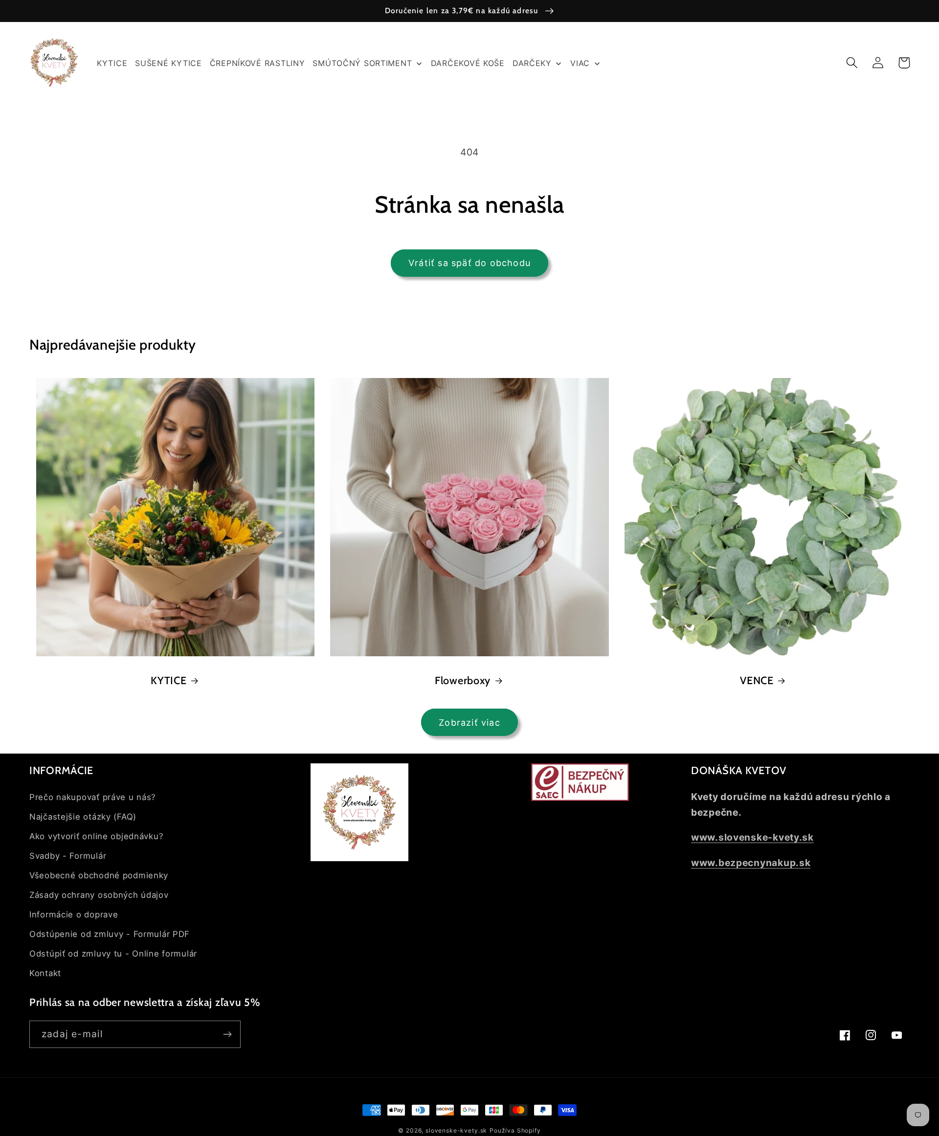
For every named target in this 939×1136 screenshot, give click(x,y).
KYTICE (168, 680)
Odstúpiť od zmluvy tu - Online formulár (113, 953)
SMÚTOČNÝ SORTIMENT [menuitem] (362, 63)
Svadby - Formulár (67, 856)
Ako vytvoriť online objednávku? (96, 836)
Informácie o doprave (73, 914)
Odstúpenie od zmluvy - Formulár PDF (109, 934)
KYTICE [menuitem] (112, 63)
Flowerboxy (463, 680)
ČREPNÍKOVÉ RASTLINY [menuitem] (257, 63)
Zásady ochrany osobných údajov (99, 895)
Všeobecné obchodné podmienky (98, 875)
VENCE (757, 680)
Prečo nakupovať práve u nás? (92, 797)
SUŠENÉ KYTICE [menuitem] (168, 63)
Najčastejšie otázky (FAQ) (82, 817)
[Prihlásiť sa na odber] (227, 1034)
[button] (852, 63)
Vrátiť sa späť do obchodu (469, 263)
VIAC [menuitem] (580, 63)
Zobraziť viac (469, 722)
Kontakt (45, 973)
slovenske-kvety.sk (456, 1130)
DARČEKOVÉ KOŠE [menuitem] (468, 63)
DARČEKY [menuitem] (532, 63)
